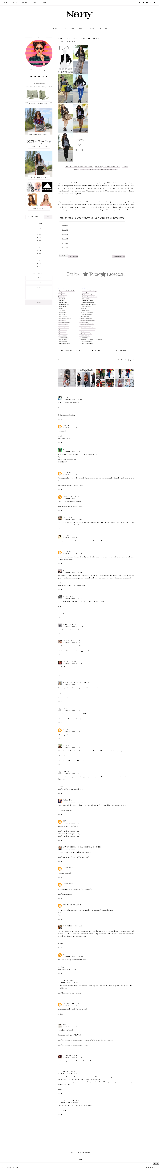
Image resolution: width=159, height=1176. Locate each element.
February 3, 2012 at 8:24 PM (73, 1057)
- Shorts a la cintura (86, 318)
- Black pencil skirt (64, 322)
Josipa (66, 536)
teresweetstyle (71, 1004)
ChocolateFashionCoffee (76, 641)
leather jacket (69, 350)
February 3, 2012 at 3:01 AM (73, 663)
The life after (70, 662)
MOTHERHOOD (68, 28)
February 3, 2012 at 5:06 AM (73, 773)
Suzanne (67, 800)
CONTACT (35, 2)
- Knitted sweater (63, 337)
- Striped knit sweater (65, 343)
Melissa (67, 570)
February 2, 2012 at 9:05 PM (73, 498)
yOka (65, 397)
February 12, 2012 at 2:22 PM (68, 1102)
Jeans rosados (86, 298)
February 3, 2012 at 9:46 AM (73, 928)
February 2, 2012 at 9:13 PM (72, 519)
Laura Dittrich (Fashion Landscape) (82, 847)
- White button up (63, 328)
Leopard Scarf (63, 324)
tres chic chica (71, 496)
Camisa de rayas (85, 332)
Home (6, 2)
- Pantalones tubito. (85, 334)
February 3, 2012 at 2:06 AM (73, 598)
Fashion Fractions (64, 698)
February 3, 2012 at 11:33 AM (73, 956)
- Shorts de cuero (85, 326)
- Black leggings (62, 336)
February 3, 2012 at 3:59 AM (73, 684)
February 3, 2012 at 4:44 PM (72, 1006)
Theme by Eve (151, 1167)
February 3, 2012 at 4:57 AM (73, 747)
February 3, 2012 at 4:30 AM (73, 710)
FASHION (55, 28)
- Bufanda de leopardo (87, 324)
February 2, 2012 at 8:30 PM (73, 451)
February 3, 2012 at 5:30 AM (73, 802)
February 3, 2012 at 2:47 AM (73, 642)
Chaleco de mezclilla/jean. (89, 297)
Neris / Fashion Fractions (76, 683)
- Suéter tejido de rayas (86, 343)
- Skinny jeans (62, 334)
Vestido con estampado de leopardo (91, 339)
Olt (65, 821)
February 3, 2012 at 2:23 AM (73, 626)
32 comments (121, 350)
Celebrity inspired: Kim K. (111, 167)
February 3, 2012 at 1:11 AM (72, 572)
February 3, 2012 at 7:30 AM (73, 870)
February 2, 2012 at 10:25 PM (73, 554)
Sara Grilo (68, 596)
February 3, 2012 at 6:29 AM (73, 849)
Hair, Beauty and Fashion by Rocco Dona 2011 (79, 167)
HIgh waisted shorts (64, 318)
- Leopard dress (63, 339)
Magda (66, 730)
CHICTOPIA (62, 462)
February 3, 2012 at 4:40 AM (73, 731)
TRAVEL (92, 28)
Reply (60, 419)
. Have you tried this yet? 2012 (108, 169)
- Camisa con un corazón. (87, 320)
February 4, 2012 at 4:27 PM (67, 1074)
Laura (66, 771)
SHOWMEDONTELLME (72, 926)
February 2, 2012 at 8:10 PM (72, 399)
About (24, 2)
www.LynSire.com (64, 438)
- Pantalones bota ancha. (87, 330)
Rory (65, 449)
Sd (64, 954)
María (66, 746)
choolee (67, 709)
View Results (73, 256)
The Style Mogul (71, 1100)
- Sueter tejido (83, 337)
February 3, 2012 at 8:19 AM (72, 907)
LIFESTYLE (103, 28)
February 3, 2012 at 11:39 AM (68, 982)
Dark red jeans (63, 341)
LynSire (67, 426)
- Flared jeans (62, 330)
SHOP (45, 2)
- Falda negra (83, 322)
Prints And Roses (71, 625)
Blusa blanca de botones (88, 328)
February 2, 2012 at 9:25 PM (73, 538)
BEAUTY (81, 28)
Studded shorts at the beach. (89, 169)
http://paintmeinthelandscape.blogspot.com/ (73, 857)
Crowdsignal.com (119, 256)
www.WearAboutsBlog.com (67, 459)
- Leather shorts (63, 326)
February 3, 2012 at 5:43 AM (73, 823)
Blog (15, 2)
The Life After (63, 672)
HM (62, 350)
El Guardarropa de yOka (66, 415)
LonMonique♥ (70, 1056)
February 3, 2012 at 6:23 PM (73, 1027)
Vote (63, 255)
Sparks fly (98, 167)
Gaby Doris (68, 517)
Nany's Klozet (13, 1167)
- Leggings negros (84, 336)
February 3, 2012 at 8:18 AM (72, 886)
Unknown (68, 473)
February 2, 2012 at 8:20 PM (73, 428)
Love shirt (61, 320)
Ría (64, 1025)
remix (78, 350)
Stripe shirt (62, 332)
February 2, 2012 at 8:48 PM (72, 475)
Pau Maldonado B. (72, 905)
